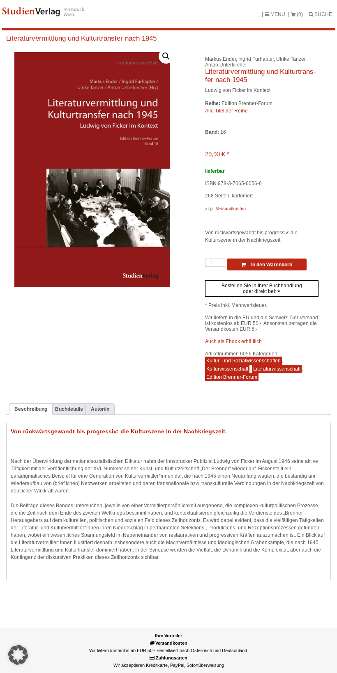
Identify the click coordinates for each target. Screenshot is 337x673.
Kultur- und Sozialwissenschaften (243, 361)
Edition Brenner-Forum (231, 377)
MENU (277, 14)
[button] (166, 56)
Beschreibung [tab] (30, 409)
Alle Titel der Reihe (226, 111)
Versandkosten (231, 208)
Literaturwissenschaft (276, 369)
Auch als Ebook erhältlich (233, 341)
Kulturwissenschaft (227, 369)
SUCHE (322, 14)
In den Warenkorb (271, 265)
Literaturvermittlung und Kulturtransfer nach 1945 (81, 38)
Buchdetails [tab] (69, 409)
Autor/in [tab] (100, 409)
